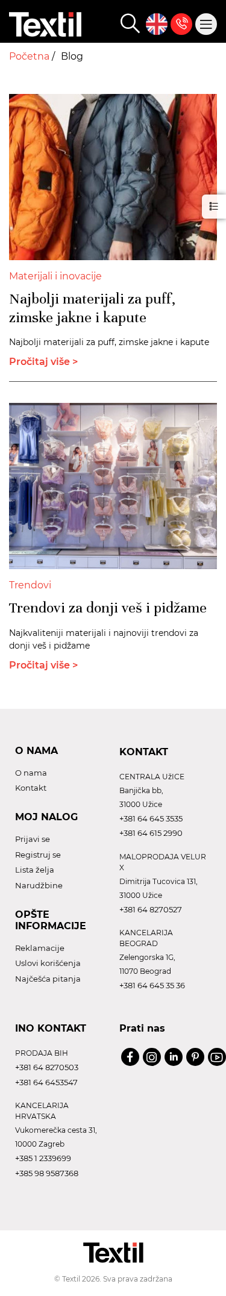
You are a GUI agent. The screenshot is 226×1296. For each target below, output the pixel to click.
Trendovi (30, 585)
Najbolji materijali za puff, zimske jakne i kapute (92, 308)
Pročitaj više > (43, 361)
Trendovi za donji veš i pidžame (108, 608)
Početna (30, 56)
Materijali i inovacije (55, 276)
